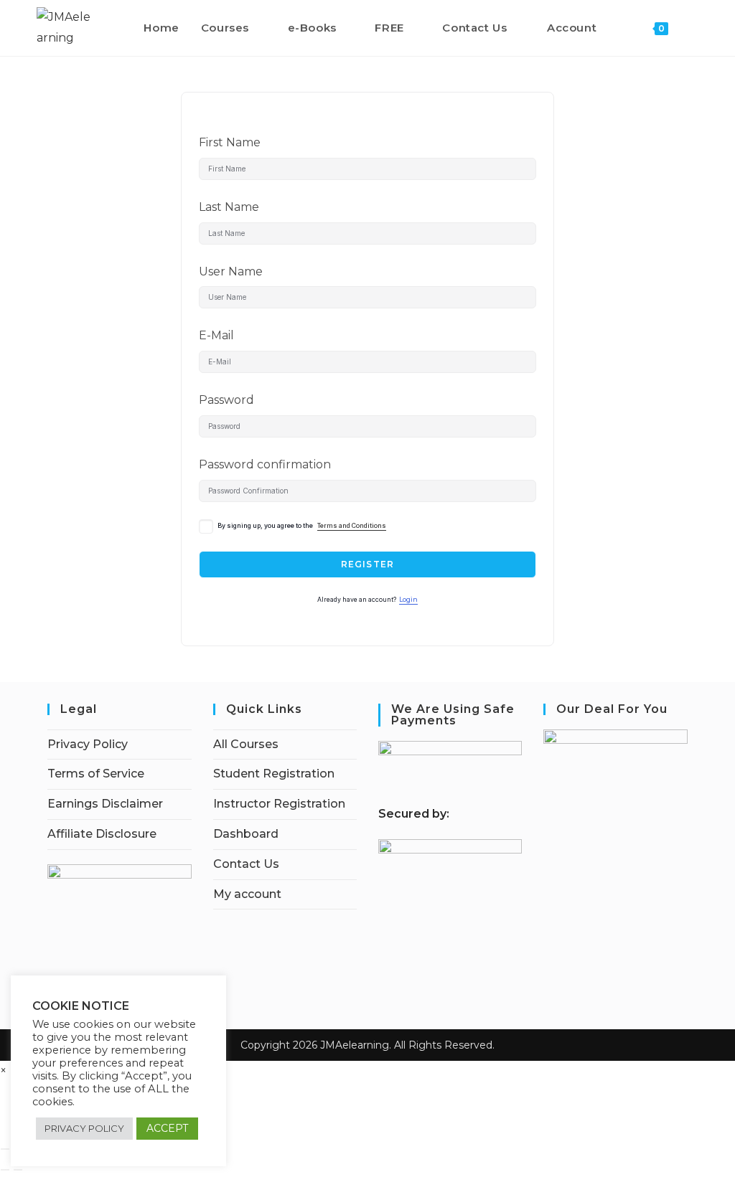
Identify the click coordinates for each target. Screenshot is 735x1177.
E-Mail (216, 335)
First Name (230, 142)
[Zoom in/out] (5, 1149)
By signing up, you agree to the (301, 525)
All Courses (245, 744)
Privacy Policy (87, 744)
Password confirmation (265, 464)
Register (368, 564)
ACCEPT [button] (167, 1128)
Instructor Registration (279, 803)
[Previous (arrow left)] (5, 1169)
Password (226, 400)
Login (408, 599)
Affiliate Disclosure (101, 834)
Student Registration (273, 773)
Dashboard (245, 834)
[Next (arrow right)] (18, 1169)
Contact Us (246, 864)
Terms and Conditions (351, 525)
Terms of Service (95, 773)
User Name (231, 271)
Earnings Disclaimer (105, 803)
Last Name (229, 207)
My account (247, 894)
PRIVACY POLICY (84, 1128)
